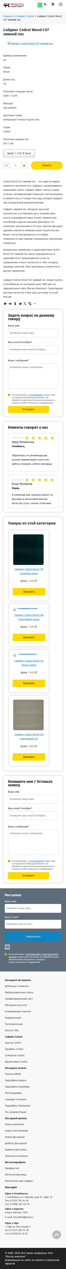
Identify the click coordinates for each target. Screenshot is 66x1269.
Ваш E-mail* (12, 917)
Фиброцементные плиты (19, 992)
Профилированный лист (19, 999)
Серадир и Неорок (15, 1099)
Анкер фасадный (14, 1137)
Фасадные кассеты (16, 1005)
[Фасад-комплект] (60, 6)
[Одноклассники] (15, 304)
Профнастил (12, 1168)
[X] (25, 304)
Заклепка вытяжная (16, 1156)
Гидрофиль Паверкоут (17, 1106)
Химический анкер (15, 1150)
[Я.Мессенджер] (5, 304)
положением (36, 395)
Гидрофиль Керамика (17, 1087)
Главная (8, 16)
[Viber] (30, 304)
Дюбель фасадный (16, 1143)
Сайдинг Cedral (25, 16)
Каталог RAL (12, 1030)
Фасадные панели (15, 1068)
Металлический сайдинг (19, 1181)
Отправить (28, 409)
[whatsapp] (40, 5)
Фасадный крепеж (16, 1118)
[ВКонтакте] (10, 304)
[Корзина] (52, 6)
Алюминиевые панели (18, 1011)
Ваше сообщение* (18, 360)
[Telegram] (20, 304)
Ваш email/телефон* (20, 342)
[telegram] (46, 5)
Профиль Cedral (14, 1049)
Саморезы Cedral (14, 1055)
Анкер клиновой (14, 1124)
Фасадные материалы (18, 980)
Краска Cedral (13, 1043)
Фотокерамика (13, 1093)
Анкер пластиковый (16, 1131)
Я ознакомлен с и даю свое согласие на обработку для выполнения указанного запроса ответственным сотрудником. (34, 958)
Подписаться (33, 936)
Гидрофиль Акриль (15, 1080)
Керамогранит (13, 1018)
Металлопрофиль (15, 1162)
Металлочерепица (15, 1175)
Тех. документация (15, 1112)
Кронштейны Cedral (16, 1062)
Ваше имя (10, 901)
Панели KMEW (13, 1074)
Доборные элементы (17, 986)
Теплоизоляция (14, 1024)
